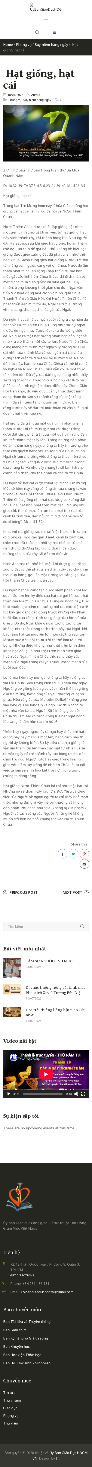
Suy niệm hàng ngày (51, 44)
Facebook (62, 853)
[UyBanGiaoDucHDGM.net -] (46, 7)
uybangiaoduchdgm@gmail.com (47, 1292)
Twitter (73, 853)
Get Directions (22, 1275)
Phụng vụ (24, 44)
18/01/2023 (15, 95)
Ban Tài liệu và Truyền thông (26, 1321)
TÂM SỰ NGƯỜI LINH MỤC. (50, 960)
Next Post (73, 892)
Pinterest (84, 853)
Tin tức (9, 1392)
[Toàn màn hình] (83, 1094)
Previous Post (24, 892)
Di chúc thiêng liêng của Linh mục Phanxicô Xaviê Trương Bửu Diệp (55, 990)
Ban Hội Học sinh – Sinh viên (26, 1363)
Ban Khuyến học (16, 1346)
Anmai (35, 95)
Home (8, 44)
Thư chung (12, 1400)
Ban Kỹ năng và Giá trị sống (25, 1338)
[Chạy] (9, 1094)
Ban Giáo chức (14, 1330)
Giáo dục (10, 1408)
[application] (46, 1074)
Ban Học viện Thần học (22, 1354)
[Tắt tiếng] (76, 1094)
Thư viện (10, 1423)
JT (57, 1458)
